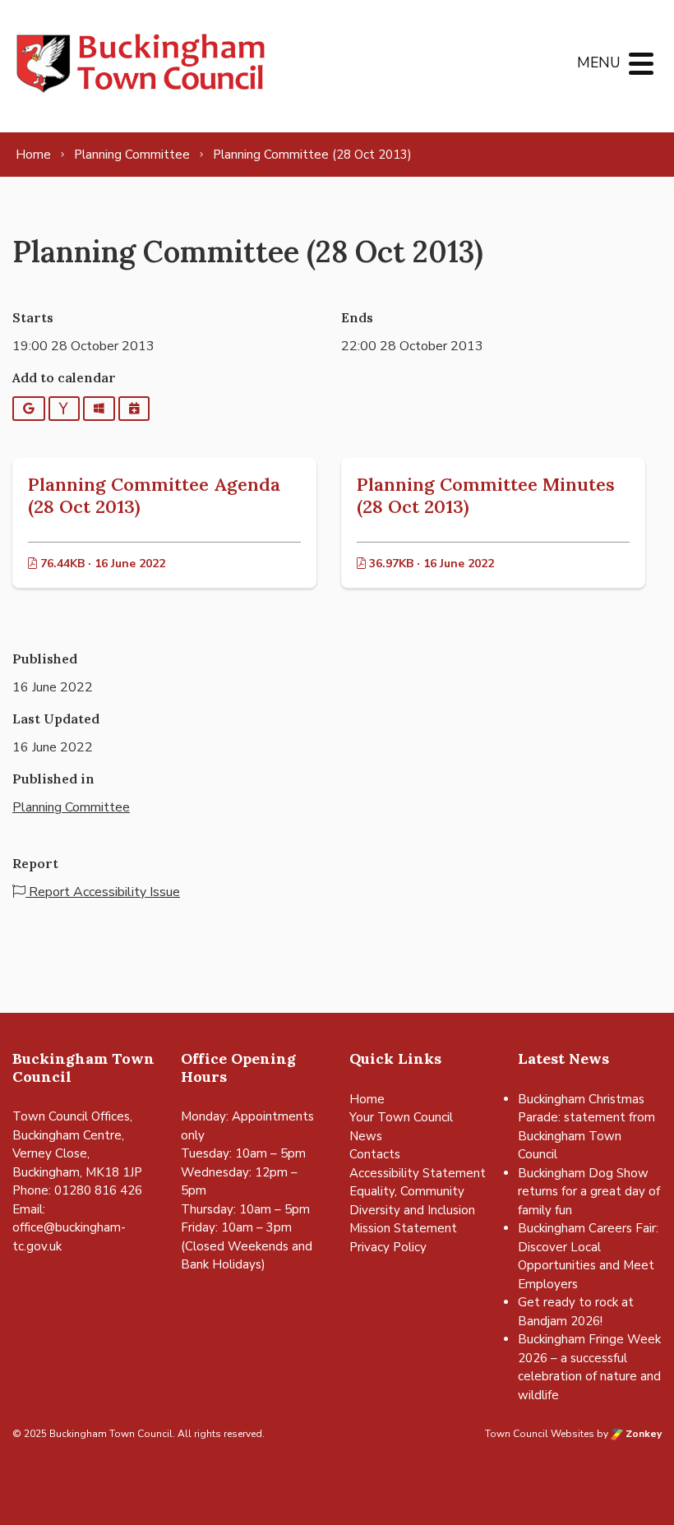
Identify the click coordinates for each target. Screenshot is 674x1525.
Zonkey (642, 1433)
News (365, 1136)
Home (367, 1099)
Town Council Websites (539, 1433)
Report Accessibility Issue (102, 892)
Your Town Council (401, 1117)
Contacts (374, 1154)
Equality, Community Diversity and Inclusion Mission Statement (412, 1209)
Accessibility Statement (417, 1173)
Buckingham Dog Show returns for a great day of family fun (589, 1191)
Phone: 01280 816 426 (77, 1190)
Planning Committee (71, 807)
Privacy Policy (388, 1247)
